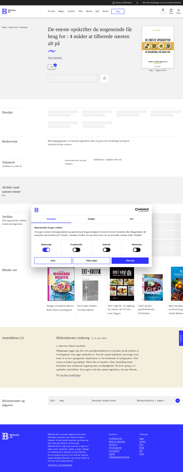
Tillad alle (130, 260)
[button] (114, 400)
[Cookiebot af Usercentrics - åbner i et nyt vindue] (137, 210)
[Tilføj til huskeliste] (104, 78)
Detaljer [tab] (91, 219)
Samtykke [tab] (51, 219)
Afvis (53, 260)
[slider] (157, 49)
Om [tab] (131, 219)
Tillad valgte (91, 260)
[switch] (76, 250)
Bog (51, 67)
